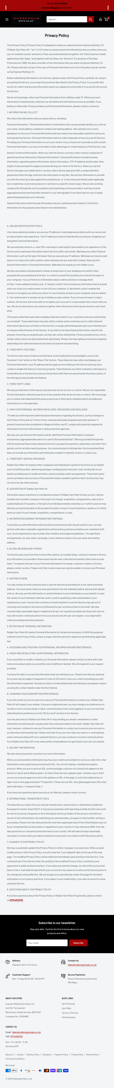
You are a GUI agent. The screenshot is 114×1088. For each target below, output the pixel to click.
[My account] (100, 19)
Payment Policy (61, 1054)
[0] (106, 19)
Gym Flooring (68, 1003)
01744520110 (16, 1036)
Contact (20, 1054)
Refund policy (68, 1017)
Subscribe (78, 942)
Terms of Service (70, 1012)
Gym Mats (66, 1008)
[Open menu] (7, 19)
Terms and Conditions (15, 1059)
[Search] (90, 19)
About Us (9, 1054)
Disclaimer (47, 1054)
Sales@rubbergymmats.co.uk (82, 964)
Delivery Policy (33, 1054)
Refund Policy (92, 1054)
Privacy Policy (77, 1054)
